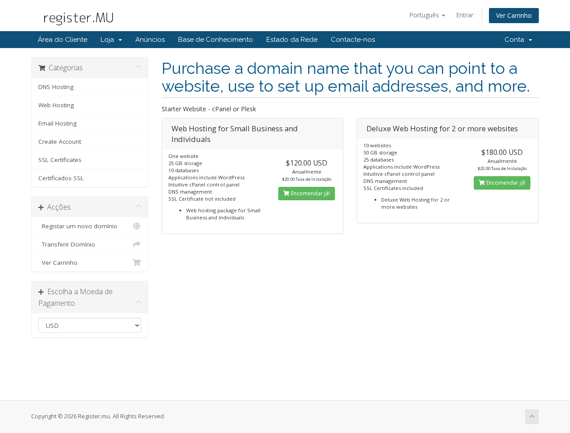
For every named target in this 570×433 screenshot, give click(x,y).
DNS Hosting (55, 87)
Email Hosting (57, 123)
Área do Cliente (62, 40)
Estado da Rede (292, 40)
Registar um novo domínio (78, 226)
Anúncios (150, 40)
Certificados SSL (61, 178)
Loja (109, 40)
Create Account (59, 142)
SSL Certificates (59, 160)
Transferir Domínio (66, 244)
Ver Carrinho (514, 15)
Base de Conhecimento (215, 40)
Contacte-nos (353, 40)
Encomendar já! (309, 193)
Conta (516, 40)
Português (425, 15)
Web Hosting (56, 105)
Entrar (464, 15)
